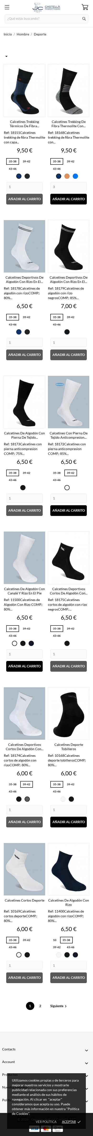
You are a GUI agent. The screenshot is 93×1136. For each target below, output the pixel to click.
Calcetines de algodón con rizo (68, 902)
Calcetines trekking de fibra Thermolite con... (69, 124)
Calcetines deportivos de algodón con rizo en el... (24, 279)
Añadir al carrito (24, 199)
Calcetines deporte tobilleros (68, 747)
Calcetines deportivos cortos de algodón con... (69, 591)
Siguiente (59, 1006)
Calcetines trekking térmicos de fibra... (24, 124)
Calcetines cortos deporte (24, 900)
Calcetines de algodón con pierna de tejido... (24, 435)
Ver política (46, 1122)
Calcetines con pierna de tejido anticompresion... (69, 435)
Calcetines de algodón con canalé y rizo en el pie (24, 591)
